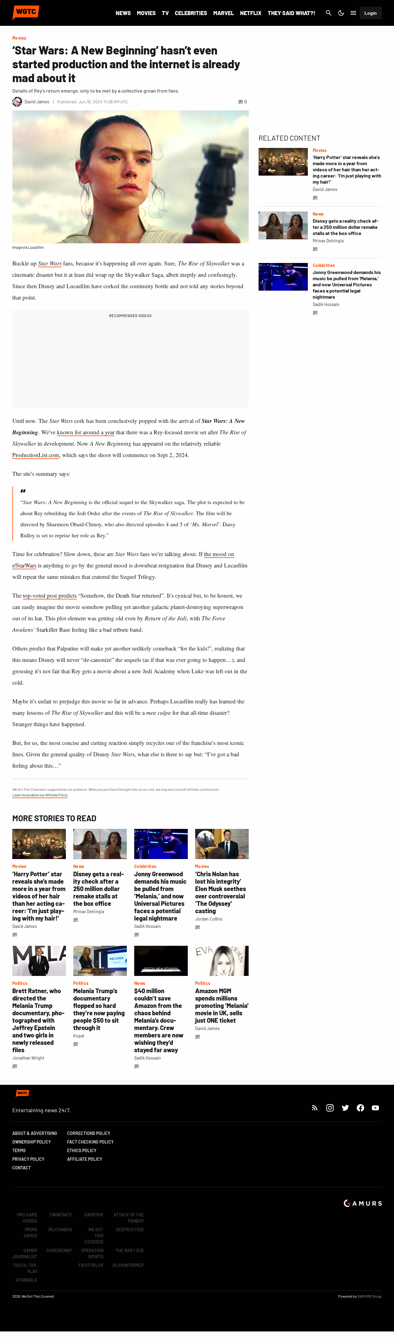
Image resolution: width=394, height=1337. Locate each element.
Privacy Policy (28, 1159)
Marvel (223, 13)
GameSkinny (59, 1250)
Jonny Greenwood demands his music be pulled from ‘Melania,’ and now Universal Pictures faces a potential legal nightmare (160, 896)
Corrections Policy (88, 1133)
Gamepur (93, 1214)
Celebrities (191, 13)
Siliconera (60, 1229)
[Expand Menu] (353, 13)
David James (24, 926)
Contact (21, 1167)
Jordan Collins (209, 918)
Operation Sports (92, 1253)
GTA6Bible (26, 1280)
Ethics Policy (81, 1150)
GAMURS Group (370, 1296)
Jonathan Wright (28, 1057)
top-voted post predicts (50, 595)
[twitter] (345, 1107)
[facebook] (360, 1107)
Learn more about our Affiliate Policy (39, 795)
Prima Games (30, 1232)
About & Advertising (34, 1133)
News (123, 13)
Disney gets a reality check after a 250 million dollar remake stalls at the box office (98, 888)
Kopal (78, 1035)
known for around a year (86, 432)
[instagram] (330, 1107)
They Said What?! (291, 13)
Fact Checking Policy (90, 1141)
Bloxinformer (128, 1265)
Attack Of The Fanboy (129, 1218)
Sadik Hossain (147, 926)
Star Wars (50, 263)
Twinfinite (60, 1214)
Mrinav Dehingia (88, 911)
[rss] (315, 1107)
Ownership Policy (31, 1141)
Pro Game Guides (27, 1218)
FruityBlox (90, 1265)
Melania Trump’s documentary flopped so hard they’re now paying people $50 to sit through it (99, 1009)
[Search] (329, 13)
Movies (146, 13)
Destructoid (130, 1229)
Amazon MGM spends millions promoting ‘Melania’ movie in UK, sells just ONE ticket (222, 1005)
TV (165, 13)
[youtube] (375, 1107)
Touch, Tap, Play (25, 1268)
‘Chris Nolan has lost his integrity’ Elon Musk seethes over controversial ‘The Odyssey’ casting (220, 892)
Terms (19, 1150)
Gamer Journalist (24, 1253)
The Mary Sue (129, 1250)
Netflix (251, 13)
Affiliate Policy (84, 1159)
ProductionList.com (35, 455)
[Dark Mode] (341, 13)
